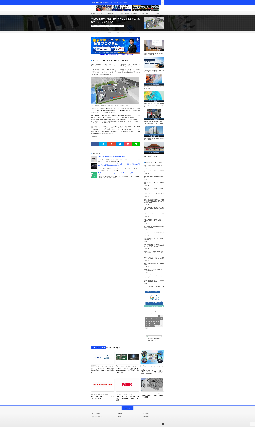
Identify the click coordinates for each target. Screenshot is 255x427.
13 (154, 321)
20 (154, 323)
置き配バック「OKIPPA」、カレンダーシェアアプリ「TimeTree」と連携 (115, 173)
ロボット (127, 394)
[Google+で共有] (111, 144)
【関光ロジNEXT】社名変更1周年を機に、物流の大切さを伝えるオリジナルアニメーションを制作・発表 (154, 252)
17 (146, 323)
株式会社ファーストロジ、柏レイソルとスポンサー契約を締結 (154, 189)
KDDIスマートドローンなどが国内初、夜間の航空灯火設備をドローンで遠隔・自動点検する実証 (127, 370)
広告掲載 (120, 413)
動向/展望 (105, 366)
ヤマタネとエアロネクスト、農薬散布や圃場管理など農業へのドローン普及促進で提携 (102, 370)
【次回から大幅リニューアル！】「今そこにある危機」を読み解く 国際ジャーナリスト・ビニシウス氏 (154, 105)
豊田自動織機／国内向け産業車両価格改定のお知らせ (154, 177)
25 (149, 325)
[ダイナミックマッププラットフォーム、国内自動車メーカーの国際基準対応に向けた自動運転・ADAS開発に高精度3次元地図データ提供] (94, 166)
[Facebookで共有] (95, 144)
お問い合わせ (146, 416)
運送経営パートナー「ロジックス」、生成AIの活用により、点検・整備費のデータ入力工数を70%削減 (154, 258)
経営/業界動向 (134, 13)
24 (146, 325)
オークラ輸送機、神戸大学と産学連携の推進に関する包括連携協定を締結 (154, 227)
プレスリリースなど (119, 25)
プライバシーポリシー (97, 416)
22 (158, 323)
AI (92, 394)
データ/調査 (141, 13)
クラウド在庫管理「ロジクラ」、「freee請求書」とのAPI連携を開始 (154, 239)
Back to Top (127, 408)
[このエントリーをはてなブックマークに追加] (120, 144)
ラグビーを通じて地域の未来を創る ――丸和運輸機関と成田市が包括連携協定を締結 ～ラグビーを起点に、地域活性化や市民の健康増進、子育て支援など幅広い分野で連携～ (154, 201)
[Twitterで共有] (103, 144)
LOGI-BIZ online (97, 424)
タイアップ (152, 13)
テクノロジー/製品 (119, 13)
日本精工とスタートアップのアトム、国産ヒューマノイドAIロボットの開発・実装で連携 (127, 398)
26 (151, 325)
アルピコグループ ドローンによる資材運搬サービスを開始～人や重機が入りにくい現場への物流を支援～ (154, 232)
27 (154, 325)
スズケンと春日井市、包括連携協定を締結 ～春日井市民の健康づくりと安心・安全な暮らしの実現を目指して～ (154, 208)
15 (158, 321)
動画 (129, 366)
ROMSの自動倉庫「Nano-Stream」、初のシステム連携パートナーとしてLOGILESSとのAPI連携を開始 (153, 220)
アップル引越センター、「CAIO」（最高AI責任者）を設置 (102, 397)
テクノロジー (112, 25)
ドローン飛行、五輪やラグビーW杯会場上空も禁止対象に (111, 156)
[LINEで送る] (136, 144)
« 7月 (146, 329)
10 (146, 321)
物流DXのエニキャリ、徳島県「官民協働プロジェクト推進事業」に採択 (153, 270)
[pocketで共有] (128, 144)
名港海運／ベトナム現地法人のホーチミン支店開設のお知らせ (154, 214)
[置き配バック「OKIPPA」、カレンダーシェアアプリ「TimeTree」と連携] (94, 175)
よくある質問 (146, 413)
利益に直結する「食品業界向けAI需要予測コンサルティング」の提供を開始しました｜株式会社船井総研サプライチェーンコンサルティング (154, 245)
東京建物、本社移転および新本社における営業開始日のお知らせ (154, 171)
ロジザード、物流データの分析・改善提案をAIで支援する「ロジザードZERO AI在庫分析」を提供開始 (154, 275)
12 (151, 321)
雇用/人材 (127, 13)
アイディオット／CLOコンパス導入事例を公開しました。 (154, 194)
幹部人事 (107, 394)
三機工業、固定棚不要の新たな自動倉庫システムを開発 (152, 396)
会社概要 (120, 416)
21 (156, 323)
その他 (157, 13)
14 (156, 321)
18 (149, 323)
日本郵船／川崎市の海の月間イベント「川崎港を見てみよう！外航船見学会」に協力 (154, 281)
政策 (147, 13)
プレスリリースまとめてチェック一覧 (156, 286)
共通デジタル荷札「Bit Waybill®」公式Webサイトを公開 (153, 166)
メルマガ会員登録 (96, 413)
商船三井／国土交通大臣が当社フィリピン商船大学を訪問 (154, 264)
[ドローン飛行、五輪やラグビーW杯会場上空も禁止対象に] (94, 159)
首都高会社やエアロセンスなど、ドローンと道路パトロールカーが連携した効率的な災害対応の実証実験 (152, 371)
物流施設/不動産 (100, 13)
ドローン (93, 366)
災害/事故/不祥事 (109, 13)
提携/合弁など (110, 366)
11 (149, 321)
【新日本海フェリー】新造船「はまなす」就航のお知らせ (154, 183)
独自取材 (93, 13)
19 (151, 323)
